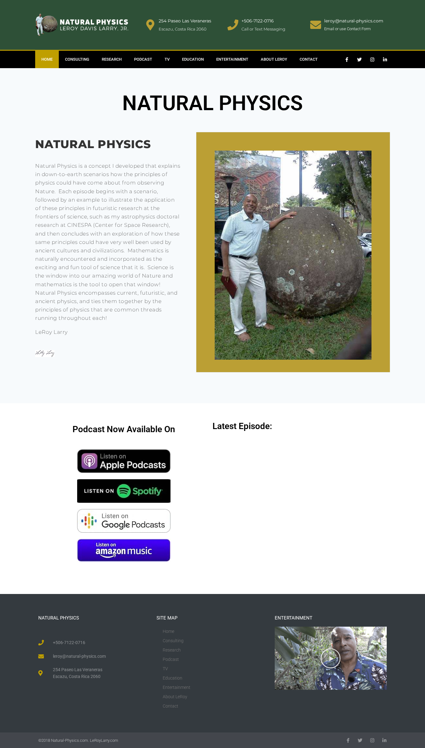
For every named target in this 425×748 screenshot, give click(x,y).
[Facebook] (348, 740)
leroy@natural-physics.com (353, 21)
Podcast (143, 59)
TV (167, 59)
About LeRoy (274, 59)
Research (112, 59)
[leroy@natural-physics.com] (315, 24)
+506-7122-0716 (257, 21)
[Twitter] (359, 59)
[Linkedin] (384, 740)
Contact (309, 59)
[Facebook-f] (347, 59)
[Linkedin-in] (385, 59)
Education (193, 59)
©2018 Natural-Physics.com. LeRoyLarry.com (78, 740)
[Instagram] (372, 59)
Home (47, 59)
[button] (330, 658)
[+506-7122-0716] (232, 24)
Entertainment (232, 59)
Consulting (77, 59)
